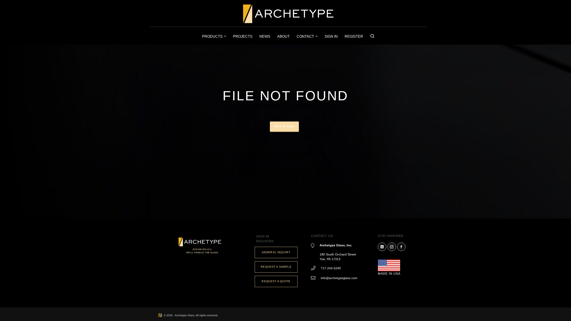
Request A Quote (276, 281)
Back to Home (284, 126)
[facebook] (401, 247)
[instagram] (391, 247)
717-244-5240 (331, 268)
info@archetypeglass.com (339, 278)
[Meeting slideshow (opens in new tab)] (160, 315)
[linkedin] (382, 247)
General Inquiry (276, 252)
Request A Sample (276, 266)
